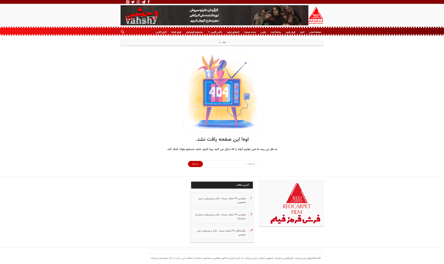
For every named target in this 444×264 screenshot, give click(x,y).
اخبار (302, 32)
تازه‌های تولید (233, 32)
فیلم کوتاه (176, 32)
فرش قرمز (290, 32)
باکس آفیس (216, 32)
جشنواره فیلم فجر (194, 32)
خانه (223, 42)
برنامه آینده (276, 32)
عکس (263, 32)
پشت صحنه (250, 32)
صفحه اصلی (315, 32)
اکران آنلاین (161, 32)
